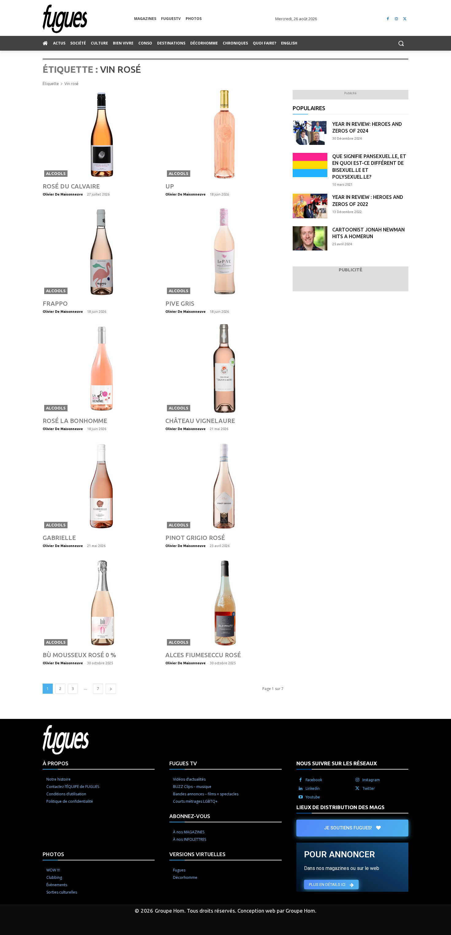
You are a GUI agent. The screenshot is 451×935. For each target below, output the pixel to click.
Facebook (314, 780)
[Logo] (88, 19)
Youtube (313, 797)
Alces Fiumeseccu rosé (203, 654)
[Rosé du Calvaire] (102, 134)
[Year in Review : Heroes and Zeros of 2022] (310, 206)
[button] (401, 43)
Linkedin (313, 788)
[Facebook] (387, 18)
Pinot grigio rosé (195, 537)
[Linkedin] (300, 788)
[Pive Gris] (224, 251)
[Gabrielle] (102, 485)
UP (169, 186)
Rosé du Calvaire (71, 186)
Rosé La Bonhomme (75, 420)
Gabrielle (59, 537)
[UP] (224, 134)
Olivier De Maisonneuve (63, 194)
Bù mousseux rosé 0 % (79, 654)
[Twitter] (404, 18)
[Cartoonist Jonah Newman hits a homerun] (310, 238)
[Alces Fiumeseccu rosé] (224, 602)
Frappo (55, 303)
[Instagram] (396, 18)
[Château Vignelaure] (224, 368)
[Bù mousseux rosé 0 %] (102, 602)
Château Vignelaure (200, 420)
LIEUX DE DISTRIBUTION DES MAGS (340, 807)
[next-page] (111, 689)
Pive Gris (179, 303)
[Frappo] (102, 251)
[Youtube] (300, 797)
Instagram (371, 780)
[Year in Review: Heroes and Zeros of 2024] (310, 133)
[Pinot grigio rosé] (224, 485)
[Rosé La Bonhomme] (102, 368)
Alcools (56, 173)
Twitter (368, 788)
